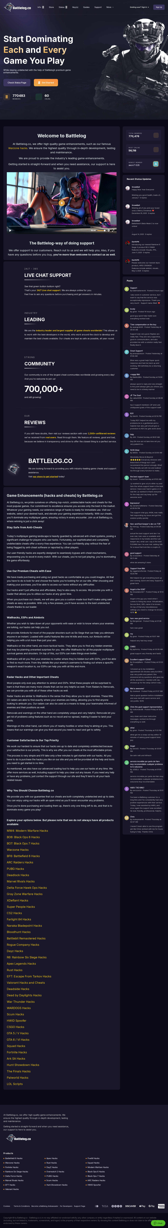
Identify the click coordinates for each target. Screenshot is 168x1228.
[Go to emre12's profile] (126, 747)
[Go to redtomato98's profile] (126, 708)
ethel (132, 728)
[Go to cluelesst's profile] (126, 689)
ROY (132, 413)
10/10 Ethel (134, 450)
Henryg (136, 527)
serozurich (137, 790)
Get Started (48, 82)
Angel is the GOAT (137, 589)
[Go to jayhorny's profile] (126, 648)
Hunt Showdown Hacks (56, 1185)
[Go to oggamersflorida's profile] (126, 569)
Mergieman (137, 621)
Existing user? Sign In (139, 7)
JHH (134, 437)
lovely (132, 309)
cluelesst (136, 691)
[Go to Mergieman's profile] (126, 619)
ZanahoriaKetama (140, 506)
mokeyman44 (138, 819)
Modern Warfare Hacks (98, 1167)
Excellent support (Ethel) (140, 659)
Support (98, 7)
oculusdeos (137, 556)
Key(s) (75, 7)
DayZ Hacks (52, 1167)
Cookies (6, 1206)
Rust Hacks (51, 1163)
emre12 (136, 749)
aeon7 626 (134, 165)
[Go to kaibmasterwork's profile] (126, 289)
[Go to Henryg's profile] (126, 525)
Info (39, 7)
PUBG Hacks (52, 1176)
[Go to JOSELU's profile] (126, 762)
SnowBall (136, 187)
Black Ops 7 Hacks (96, 1176)
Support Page (79, 1206)
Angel (132, 746)
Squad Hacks (93, 1163)
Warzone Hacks (12, 1163)
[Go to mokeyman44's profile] (126, 818)
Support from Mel (137, 568)
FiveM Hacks (93, 1158)
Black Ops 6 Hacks (96, 1171)
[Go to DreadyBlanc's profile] (126, 660)
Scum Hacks (52, 1180)
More (108, 7)
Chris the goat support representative (146, 707)
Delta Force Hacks (13, 1176)
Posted (155, 290)
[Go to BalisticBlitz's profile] (126, 375)
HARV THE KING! (137, 788)
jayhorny (136, 649)
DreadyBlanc (138, 662)
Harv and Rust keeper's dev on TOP (145, 524)
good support (135, 553)
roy (131, 634)
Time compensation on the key (143, 325)
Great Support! (136, 351)
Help (132, 434)
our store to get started (45, 476)
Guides (86, 7)
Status (61, 7)
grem (135, 312)
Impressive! (135, 503)
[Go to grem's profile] (126, 310)
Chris (132, 817)
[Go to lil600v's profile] (126, 451)
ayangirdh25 (138, 327)
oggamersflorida (139, 571)
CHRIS (132, 647)
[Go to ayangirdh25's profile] (126, 326)
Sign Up (159, 7)
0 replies (143, 198)
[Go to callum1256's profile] (126, 396)
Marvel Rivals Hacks (14, 1180)
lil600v (135, 453)
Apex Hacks (51, 1158)
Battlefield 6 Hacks (13, 1158)
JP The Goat (135, 395)
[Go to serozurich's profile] (126, 789)
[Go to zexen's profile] (126, 478)
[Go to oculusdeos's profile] (126, 554)
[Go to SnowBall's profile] (127, 188)
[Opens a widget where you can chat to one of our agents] (158, 1223)
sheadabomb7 (139, 592)
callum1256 (137, 398)
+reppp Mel (135, 374)
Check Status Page (17, 82)
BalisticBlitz (137, 377)
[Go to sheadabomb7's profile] (126, 590)
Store (51, 7)
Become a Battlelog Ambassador (45, 1206)
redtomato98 (138, 709)
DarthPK (135, 242)
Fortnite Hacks (11, 1167)
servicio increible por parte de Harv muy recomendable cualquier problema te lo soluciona (146, 764)
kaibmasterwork (139, 290)
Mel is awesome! (137, 688)
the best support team (139, 477)
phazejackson (138, 353)
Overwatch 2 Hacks (55, 1171)
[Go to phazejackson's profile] (126, 352)
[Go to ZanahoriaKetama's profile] (126, 504)
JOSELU (136, 769)
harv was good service (139, 618)
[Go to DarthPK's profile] (127, 243)
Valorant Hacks (12, 1189)
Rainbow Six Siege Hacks (16, 1171)
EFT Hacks (10, 1185)
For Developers (66, 1206)
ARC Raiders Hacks (96, 1180)
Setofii (135, 416)
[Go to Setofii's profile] (126, 414)
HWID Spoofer (94, 1185)
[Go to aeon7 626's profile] (155, 164)
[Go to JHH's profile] (126, 435)
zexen (135, 479)
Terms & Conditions (22, 1206)
